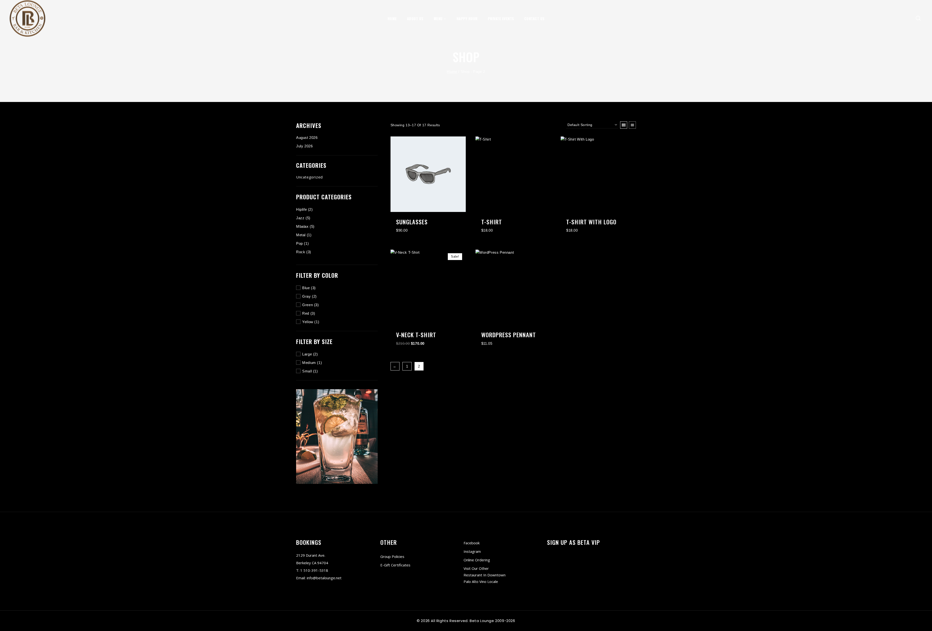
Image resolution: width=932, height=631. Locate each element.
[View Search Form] (918, 18)
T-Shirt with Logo (591, 221)
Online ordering (477, 559)
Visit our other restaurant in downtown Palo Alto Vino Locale (485, 575)
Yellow (307, 322)
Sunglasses (412, 221)
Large (307, 354)
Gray (306, 296)
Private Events (501, 18)
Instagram (472, 551)
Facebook (472, 542)
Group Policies (392, 556)
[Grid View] (623, 125)
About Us (415, 18)
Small (307, 371)
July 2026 (304, 146)
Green (307, 305)
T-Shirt (491, 221)
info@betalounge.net (324, 577)
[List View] (632, 125)
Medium (309, 363)
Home (392, 18)
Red (305, 313)
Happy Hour (467, 18)
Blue (306, 288)
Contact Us (534, 18)
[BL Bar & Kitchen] (27, 18)
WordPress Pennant (508, 334)
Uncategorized (309, 177)
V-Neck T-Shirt (416, 334)
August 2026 (307, 137)
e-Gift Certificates (395, 565)
